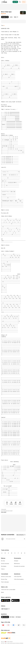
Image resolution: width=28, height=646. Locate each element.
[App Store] (15, 605)
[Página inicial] (4, 2)
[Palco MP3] (11, 637)
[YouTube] (3, 630)
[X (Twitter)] (24, 630)
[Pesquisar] (20, 2)
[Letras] (3, 637)
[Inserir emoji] (24, 543)
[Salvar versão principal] (8, 17)
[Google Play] (5, 605)
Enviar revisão (3, 516)
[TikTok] (19, 630)
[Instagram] (8, 630)
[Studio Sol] (6, 643)
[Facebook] (13, 630)
